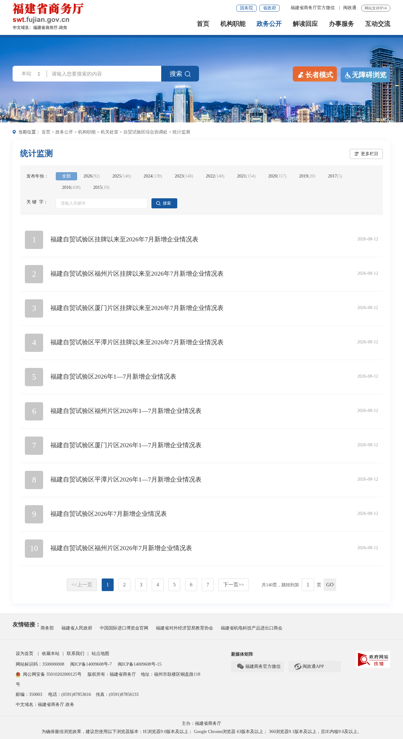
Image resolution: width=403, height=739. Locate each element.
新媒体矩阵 (242, 654)
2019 (307, 176)
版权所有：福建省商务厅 (112, 674)
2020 (277, 176)
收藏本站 (51, 653)
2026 (91, 176)
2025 (121, 176)
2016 (71, 187)
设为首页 (24, 653)
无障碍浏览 (369, 75)
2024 (153, 176)
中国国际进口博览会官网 (124, 628)
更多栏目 (369, 153)
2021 (246, 176)
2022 (215, 176)
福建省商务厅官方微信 (313, 7)
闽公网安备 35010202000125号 (52, 674)
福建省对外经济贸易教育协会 (184, 628)
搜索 (176, 73)
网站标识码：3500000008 (40, 664)
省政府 (269, 8)
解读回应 (305, 23)
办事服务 (341, 23)
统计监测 (181, 132)
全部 (66, 176)
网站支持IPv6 (376, 8)
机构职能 (233, 23)
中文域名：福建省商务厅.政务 (45, 704)
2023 (184, 176)
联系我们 (75, 653)
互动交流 (377, 23)
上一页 (81, 584)
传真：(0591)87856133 (117, 694)
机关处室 (109, 132)
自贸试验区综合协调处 (145, 132)
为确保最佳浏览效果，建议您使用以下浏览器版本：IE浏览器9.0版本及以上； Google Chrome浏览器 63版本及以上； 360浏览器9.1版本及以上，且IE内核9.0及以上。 (202, 731)
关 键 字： (37, 202)
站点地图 (100, 653)
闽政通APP (309, 666)
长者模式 (319, 75)
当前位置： (29, 132)
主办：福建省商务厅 (201, 723)
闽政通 (349, 7)
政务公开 (269, 23)
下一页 (233, 584)
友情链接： (27, 624)
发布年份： (37, 176)
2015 (101, 187)
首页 (203, 23)
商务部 (47, 628)
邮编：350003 (29, 694)
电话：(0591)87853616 (69, 694)
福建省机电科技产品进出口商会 (251, 628)
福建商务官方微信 (258, 666)
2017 (335, 176)
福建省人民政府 (76, 628)
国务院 (246, 8)
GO (330, 584)
